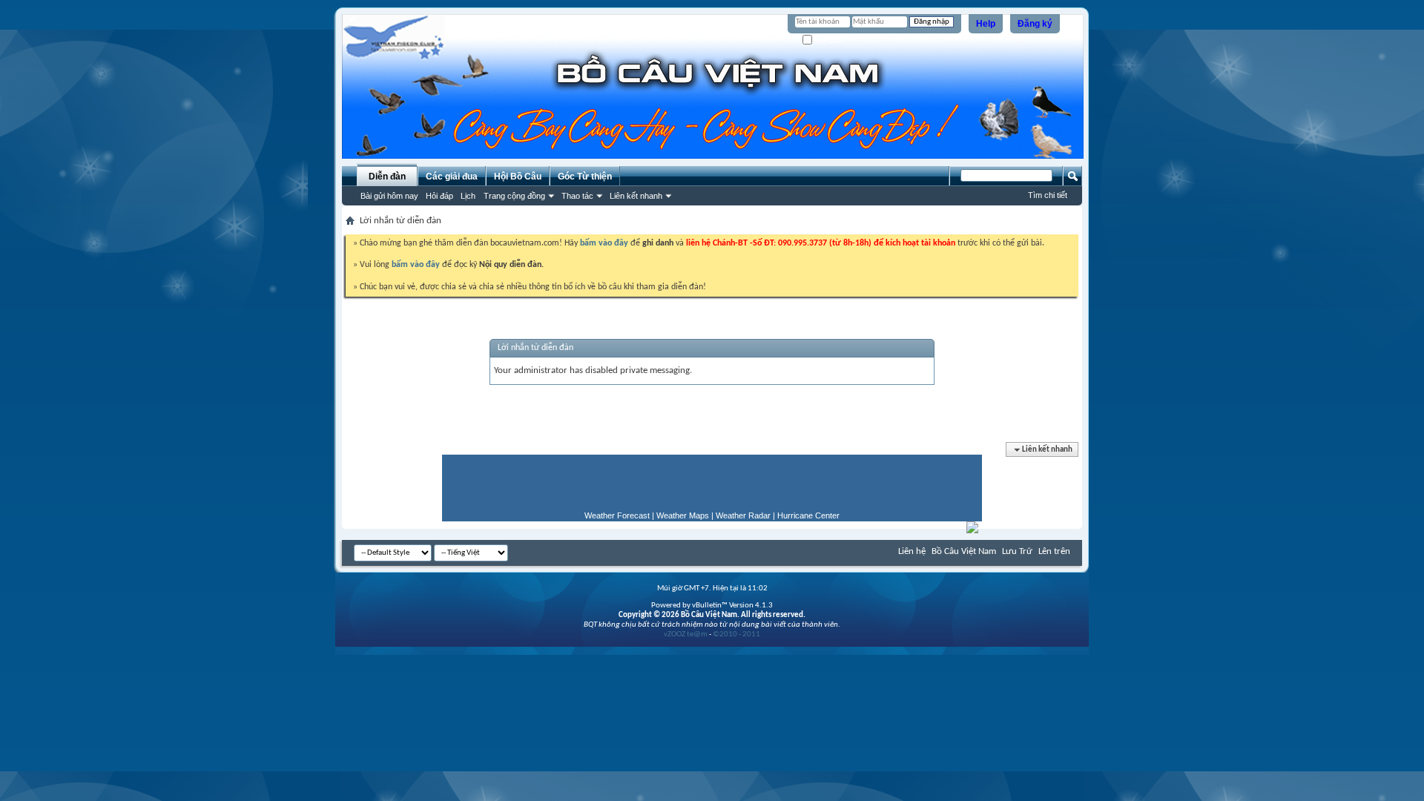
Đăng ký (1035, 24)
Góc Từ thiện (585, 176)
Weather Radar (743, 515)
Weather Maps (682, 515)
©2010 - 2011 (736, 634)
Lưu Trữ (1017, 551)
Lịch (468, 195)
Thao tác (577, 195)
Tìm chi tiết (1047, 195)
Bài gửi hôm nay (389, 195)
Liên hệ (912, 551)
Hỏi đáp (439, 195)
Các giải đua (452, 176)
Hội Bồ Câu (517, 176)
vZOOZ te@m (686, 634)
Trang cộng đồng (514, 195)
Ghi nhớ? (829, 40)
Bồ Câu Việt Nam (964, 551)
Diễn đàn (387, 176)
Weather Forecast (617, 515)
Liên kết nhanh (636, 195)
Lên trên (1054, 551)
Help (985, 24)
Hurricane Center (808, 515)
